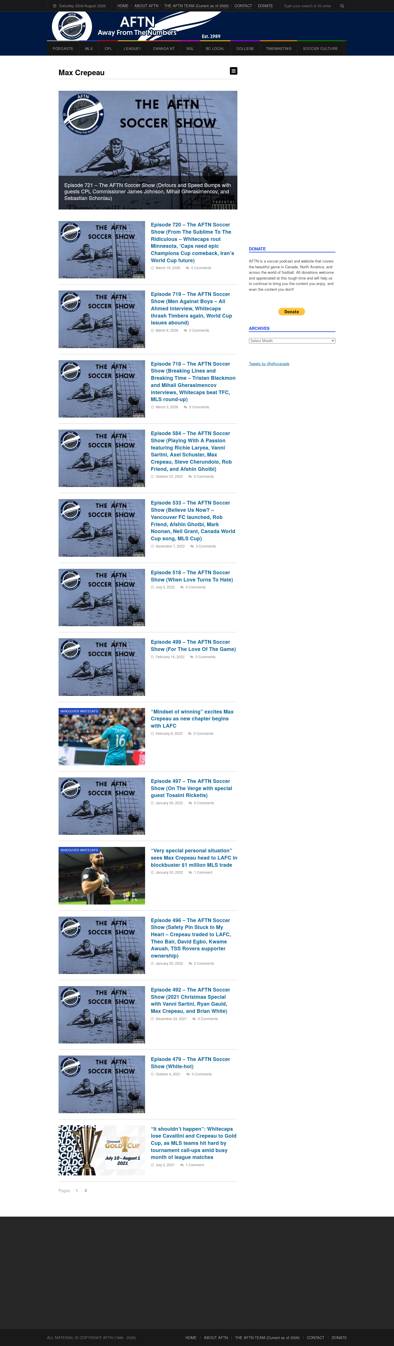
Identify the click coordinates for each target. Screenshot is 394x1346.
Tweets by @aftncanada (269, 363)
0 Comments (201, 267)
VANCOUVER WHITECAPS (79, 711)
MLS (89, 48)
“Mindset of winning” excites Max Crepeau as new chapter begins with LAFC (192, 718)
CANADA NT (164, 48)
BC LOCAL (215, 48)
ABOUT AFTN (146, 5)
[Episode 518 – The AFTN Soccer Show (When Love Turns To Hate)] (102, 597)
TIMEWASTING (279, 48)
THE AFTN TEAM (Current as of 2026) (196, 5)
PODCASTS (63, 48)
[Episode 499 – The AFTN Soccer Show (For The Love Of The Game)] (102, 667)
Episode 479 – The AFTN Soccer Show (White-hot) (190, 1062)
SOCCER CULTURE (320, 48)
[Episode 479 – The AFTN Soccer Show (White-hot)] (102, 1084)
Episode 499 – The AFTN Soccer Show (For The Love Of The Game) (193, 645)
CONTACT (243, 5)
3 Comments (206, 545)
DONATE (265, 5)
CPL (108, 48)
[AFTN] (142, 26)
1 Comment (203, 872)
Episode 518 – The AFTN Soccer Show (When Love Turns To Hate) (192, 576)
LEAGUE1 (132, 48)
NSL (190, 48)
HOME (123, 5)
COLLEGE (245, 48)
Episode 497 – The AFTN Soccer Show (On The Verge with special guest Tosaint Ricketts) (191, 787)
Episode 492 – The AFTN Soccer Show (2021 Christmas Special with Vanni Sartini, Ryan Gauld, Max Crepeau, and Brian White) (190, 1000)
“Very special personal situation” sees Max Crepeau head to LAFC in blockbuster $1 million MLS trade (194, 857)
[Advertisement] (292, 156)
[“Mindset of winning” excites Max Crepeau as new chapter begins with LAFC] (102, 736)
